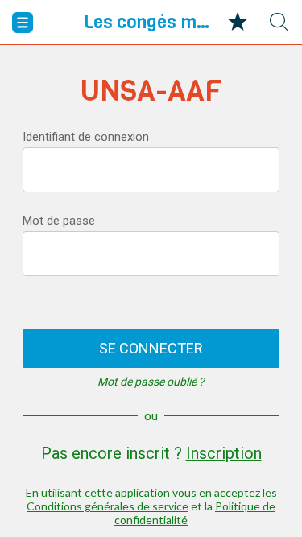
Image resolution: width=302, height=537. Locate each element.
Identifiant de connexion (86, 137)
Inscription (224, 453)
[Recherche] (279, 22)
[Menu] (22, 22)
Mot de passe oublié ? (151, 381)
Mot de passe (59, 220)
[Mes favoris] (237, 22)
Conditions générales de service (107, 506)
